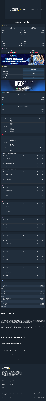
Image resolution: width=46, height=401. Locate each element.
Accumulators (31, 9)
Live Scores (3, 384)
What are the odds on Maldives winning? (10, 358)
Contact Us (12, 380)
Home (3, 380)
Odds (41, 9)
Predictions (3, 381)
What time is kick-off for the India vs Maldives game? (13, 350)
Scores (37, 9)
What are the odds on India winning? (9, 354)
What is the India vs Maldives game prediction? (12, 343)
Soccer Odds (4, 385)
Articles (3, 387)
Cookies (11, 384)
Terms (11, 381)
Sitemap (11, 385)
